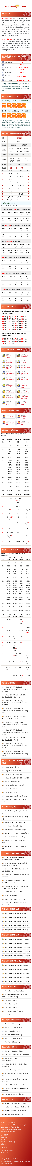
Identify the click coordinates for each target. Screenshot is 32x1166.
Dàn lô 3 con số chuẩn (12, 782)
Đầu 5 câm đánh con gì (12, 1024)
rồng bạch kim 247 (19, 1161)
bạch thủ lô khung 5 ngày (13, 826)
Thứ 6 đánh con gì (11, 1008)
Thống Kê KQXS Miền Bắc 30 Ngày (16, 913)
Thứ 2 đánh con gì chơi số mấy (15, 991)
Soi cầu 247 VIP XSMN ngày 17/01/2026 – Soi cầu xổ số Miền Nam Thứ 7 (14, 724)
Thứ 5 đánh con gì (11, 1004)
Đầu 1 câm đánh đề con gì (13, 1038)
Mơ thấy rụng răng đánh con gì (15, 1111)
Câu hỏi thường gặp (7, 1150)
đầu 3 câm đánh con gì (12, 1031)
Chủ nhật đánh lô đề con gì (14, 1011)
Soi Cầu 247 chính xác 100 (13, 892)
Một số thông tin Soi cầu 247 (14, 1085)
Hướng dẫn (4, 1152)
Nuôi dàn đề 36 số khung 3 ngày (15, 837)
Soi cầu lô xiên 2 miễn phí (13, 774)
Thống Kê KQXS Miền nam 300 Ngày (17, 981)
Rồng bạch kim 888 (11, 896)
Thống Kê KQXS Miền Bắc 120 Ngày (16, 921)
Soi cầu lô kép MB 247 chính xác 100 (17, 778)
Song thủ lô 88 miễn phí (13, 771)
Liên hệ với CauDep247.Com (14, 1051)
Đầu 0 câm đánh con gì (12, 1042)
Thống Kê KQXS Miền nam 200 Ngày (17, 977)
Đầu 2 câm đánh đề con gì (13, 1035)
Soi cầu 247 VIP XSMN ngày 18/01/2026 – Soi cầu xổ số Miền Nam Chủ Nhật (14, 703)
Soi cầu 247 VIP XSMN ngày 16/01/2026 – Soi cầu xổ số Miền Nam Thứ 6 (14, 746)
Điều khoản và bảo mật (8, 1142)
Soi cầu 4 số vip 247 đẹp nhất (14, 785)
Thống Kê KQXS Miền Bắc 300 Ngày (16, 930)
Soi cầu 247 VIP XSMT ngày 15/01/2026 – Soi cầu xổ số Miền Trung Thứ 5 (15, 754)
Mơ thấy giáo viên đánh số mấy (15, 1103)
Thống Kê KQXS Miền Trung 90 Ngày (17, 943)
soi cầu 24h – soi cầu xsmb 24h (15, 899)
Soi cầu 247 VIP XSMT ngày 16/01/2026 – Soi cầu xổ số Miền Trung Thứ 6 (15, 732)
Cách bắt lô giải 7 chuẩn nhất (14, 1094)
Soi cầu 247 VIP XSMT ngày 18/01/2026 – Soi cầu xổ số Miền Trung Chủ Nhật (15, 689)
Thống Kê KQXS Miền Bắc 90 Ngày (16, 917)
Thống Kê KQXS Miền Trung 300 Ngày (17, 956)
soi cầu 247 (8, 1163)
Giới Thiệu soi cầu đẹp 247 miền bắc (17, 1055)
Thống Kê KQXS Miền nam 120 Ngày (17, 973)
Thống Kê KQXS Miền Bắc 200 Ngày (16, 925)
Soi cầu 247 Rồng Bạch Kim (14, 1070)
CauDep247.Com (24, 1159)
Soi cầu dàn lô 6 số (11, 789)
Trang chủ (4, 1138)
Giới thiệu (4, 1140)
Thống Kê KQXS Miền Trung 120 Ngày (17, 947)
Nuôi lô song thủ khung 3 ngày (15, 822)
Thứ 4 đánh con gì (11, 1000)
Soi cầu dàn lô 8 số (11, 792)
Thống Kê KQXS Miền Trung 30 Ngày (17, 939)
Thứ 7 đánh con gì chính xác (14, 1015)
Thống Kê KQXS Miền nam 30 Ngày (16, 965)
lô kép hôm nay (7, 1161)
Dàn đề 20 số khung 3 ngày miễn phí (17, 833)
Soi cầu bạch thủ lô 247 (12, 767)
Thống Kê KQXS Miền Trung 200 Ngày (17, 951)
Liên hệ (3, 1144)
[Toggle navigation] (2, 3)
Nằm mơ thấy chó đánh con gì (15, 1114)
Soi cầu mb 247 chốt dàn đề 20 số (16, 796)
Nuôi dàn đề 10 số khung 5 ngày (15, 830)
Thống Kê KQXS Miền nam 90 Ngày (16, 969)
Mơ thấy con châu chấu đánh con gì (17, 1107)
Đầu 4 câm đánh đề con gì (13, 1027)
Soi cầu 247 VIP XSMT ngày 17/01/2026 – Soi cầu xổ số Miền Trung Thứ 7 (15, 711)
